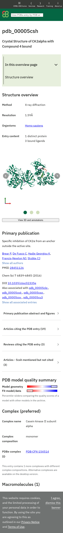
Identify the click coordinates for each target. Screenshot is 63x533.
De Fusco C (20, 253)
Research (40, 6)
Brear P (6, 253)
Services (32, 6)
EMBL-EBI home (20, 6)
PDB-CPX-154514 (37, 451)
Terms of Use (16, 526)
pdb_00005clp (38, 288)
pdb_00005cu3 (33, 297)
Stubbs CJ (34, 258)
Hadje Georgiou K (39, 253)
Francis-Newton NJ (14, 258)
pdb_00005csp (34, 292)
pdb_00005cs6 (12, 292)
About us (58, 6)
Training (49, 6)
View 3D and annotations (30, 220)
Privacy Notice (30, 522)
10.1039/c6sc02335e (22, 283)
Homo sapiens (34, 125)
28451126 (17, 267)
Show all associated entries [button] (19, 302)
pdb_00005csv (12, 297)
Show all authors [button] (12, 263)
